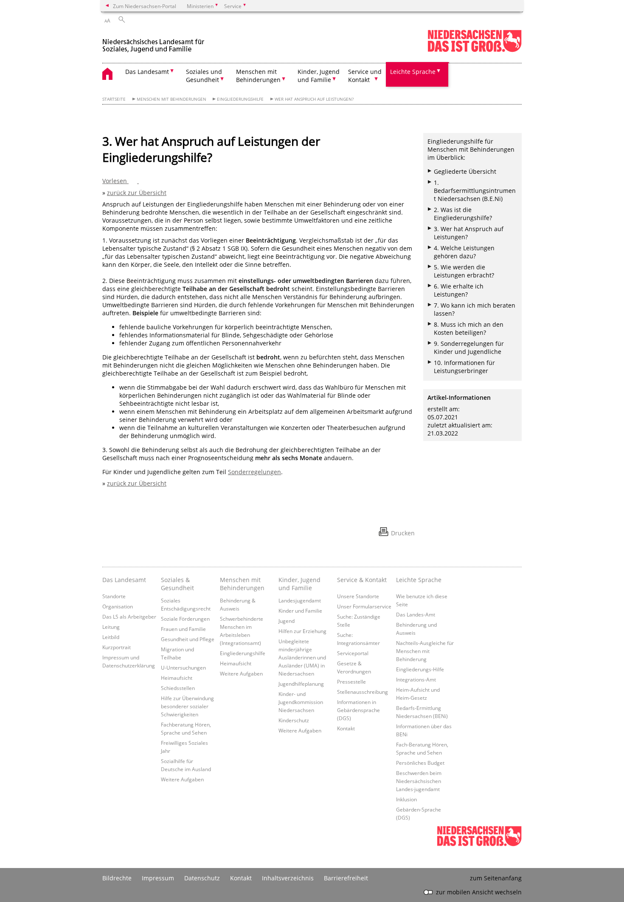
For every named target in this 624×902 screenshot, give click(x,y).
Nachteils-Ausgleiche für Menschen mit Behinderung (425, 650)
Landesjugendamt (299, 600)
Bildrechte (117, 878)
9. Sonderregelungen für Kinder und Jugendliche (469, 347)
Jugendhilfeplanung (301, 683)
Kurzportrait (116, 647)
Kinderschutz (293, 720)
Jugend (286, 620)
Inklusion (406, 799)
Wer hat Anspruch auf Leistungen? (314, 99)
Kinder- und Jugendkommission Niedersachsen (300, 701)
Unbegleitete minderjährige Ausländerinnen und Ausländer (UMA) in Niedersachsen (302, 657)
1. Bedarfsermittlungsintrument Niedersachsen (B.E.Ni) (475, 190)
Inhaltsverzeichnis (288, 878)
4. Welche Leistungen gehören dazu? (464, 252)
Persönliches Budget (420, 762)
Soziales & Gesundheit (177, 584)
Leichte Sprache (418, 580)
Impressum (158, 878)
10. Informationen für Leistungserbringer (464, 367)
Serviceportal (352, 653)
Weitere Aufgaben (182, 779)
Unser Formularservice (364, 606)
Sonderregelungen (254, 472)
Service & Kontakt (362, 580)
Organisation (117, 606)
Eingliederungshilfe (240, 99)
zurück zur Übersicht (136, 193)
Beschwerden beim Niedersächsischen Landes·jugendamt (418, 780)
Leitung (111, 626)
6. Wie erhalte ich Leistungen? (458, 290)
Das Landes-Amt (415, 614)
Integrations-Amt (416, 679)
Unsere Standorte (358, 596)
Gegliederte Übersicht (465, 171)
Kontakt (346, 728)
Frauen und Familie (183, 628)
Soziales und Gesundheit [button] (204, 76)
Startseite (114, 99)
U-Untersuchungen (183, 667)
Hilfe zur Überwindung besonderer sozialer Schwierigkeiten (187, 706)
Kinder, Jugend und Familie (299, 584)
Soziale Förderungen (185, 618)
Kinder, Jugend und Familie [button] (319, 76)
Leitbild (110, 636)
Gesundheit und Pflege (187, 639)
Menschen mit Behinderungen (171, 99)
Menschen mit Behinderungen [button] (258, 76)
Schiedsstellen (178, 687)
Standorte (114, 596)
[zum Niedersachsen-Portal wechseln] (474, 50)
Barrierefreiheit (346, 878)
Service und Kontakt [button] (365, 76)
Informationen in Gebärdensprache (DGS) (358, 709)
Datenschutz (202, 878)
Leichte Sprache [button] (413, 72)
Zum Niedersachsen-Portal (144, 6)
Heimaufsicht (176, 677)
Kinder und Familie (300, 610)
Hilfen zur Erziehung (302, 631)
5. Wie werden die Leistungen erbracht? (464, 271)
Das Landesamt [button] (147, 72)
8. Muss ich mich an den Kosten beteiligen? (468, 328)
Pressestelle (351, 681)
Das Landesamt (124, 580)
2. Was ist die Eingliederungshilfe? (463, 214)
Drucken (403, 533)
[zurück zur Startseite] (155, 41)
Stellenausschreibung (362, 691)
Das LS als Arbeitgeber (129, 616)
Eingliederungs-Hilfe (420, 669)
